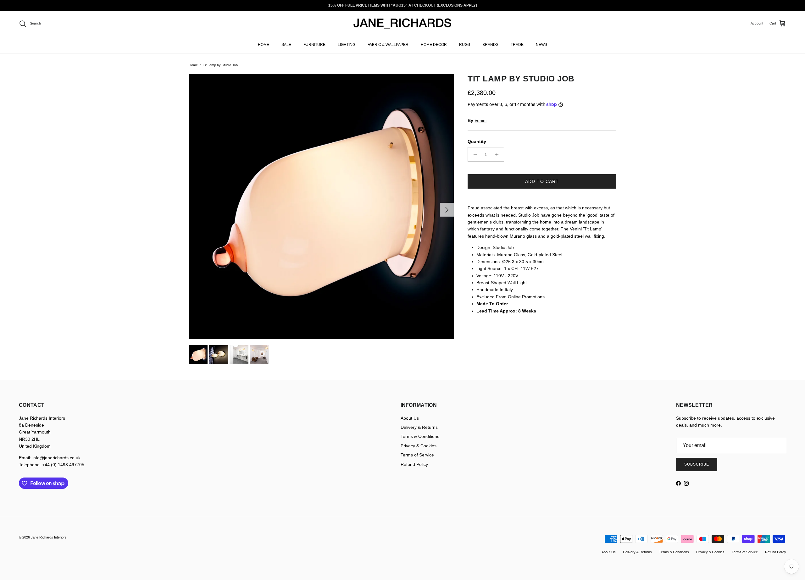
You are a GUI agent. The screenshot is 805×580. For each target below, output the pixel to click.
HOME (263, 44)
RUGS (464, 44)
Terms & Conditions (420, 436)
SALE (286, 44)
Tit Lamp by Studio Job (220, 65)
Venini (480, 120)
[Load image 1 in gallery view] (321, 206)
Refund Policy (414, 464)
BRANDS (490, 44)
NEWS (541, 44)
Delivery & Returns (419, 427)
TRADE (517, 44)
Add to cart (542, 181)
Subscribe (696, 464)
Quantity (477, 141)
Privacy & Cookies (418, 445)
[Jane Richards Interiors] (402, 24)
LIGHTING (346, 44)
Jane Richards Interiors (49, 537)
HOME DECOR (434, 44)
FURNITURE (314, 44)
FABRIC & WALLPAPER (388, 44)
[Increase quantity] (498, 154)
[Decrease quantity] (473, 154)
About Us (410, 418)
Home (193, 65)
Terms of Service (417, 454)
